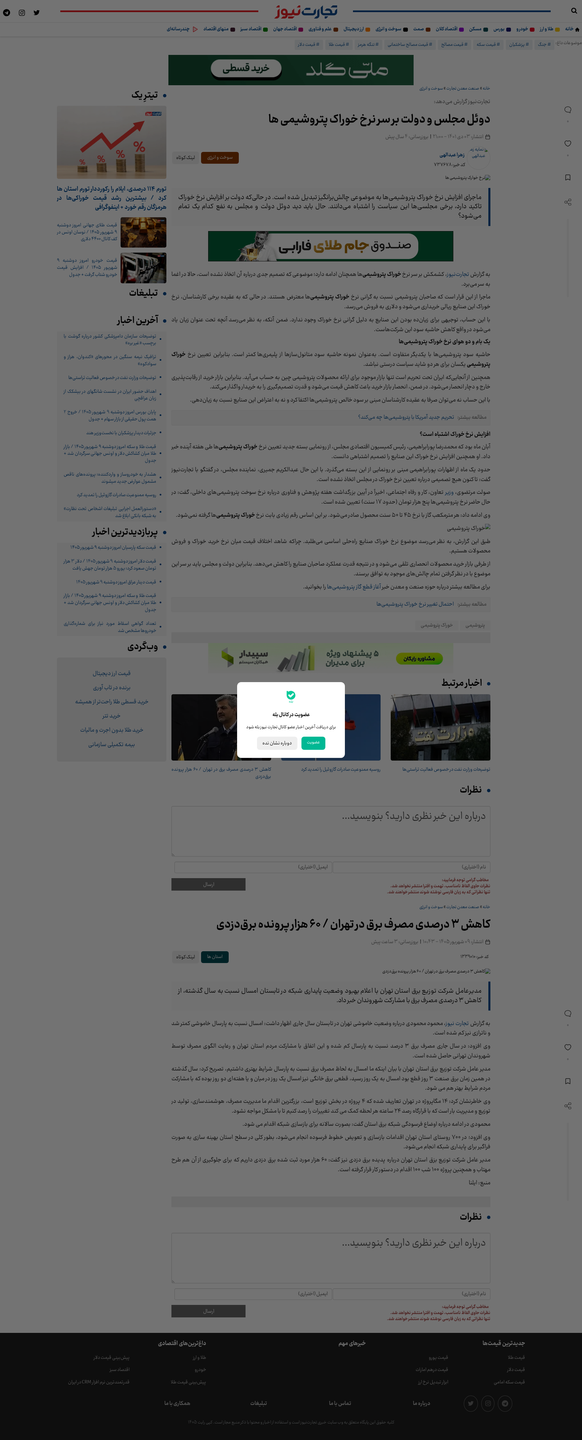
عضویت (313, 742)
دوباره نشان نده (277, 743)
